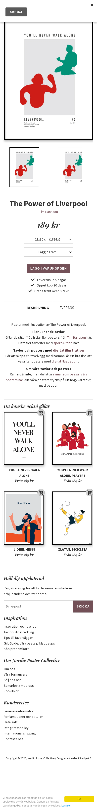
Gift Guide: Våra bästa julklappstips (29, 643)
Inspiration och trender (21, 626)
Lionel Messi (24, 549)
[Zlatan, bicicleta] (72, 518)
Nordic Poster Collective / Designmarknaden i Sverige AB (59, 758)
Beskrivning (38, 307)
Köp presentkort (16, 649)
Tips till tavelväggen (19, 637)
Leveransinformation (19, 711)
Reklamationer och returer (23, 716)
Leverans (65, 307)
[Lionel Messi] (24, 518)
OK (79, 799)
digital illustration (68, 350)
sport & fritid (63, 343)
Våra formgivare (16, 674)
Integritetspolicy (16, 728)
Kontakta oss (13, 739)
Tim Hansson (48, 211)
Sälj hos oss (12, 680)
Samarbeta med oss (19, 685)
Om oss (9, 669)
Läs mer (66, 805)
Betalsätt (10, 722)
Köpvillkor (11, 691)
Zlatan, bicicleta (72, 549)
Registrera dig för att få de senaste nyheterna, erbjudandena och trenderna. (39, 591)
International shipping (20, 733)
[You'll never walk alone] (24, 438)
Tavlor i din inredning (19, 632)
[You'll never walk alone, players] (72, 438)
